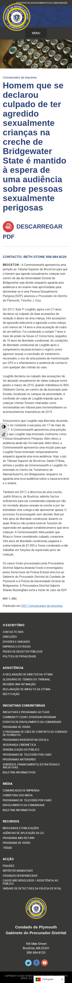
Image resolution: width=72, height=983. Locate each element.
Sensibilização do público (21, 749)
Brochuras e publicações (21, 828)
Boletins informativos (19, 772)
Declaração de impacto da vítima (26, 689)
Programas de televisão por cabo (27, 754)
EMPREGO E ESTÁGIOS (17, 646)
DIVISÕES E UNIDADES (16, 641)
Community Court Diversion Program (29, 717)
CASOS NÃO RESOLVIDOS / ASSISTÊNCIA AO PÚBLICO (30, 882)
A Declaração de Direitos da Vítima (28, 674)
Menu (36, 33)
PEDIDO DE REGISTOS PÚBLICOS (22, 651)
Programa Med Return (18, 838)
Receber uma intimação (19, 684)
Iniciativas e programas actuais (26, 712)
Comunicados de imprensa (20, 77)
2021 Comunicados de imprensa (41, 606)
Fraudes (8, 866)
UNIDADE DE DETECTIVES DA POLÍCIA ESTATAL (32, 888)
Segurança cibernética (19, 744)
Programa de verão (16, 727)
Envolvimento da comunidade (24, 805)
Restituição (11, 694)
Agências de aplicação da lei (23, 833)
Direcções (10, 636)
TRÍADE (7, 848)
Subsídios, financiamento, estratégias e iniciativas (31, 766)
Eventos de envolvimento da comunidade (41, 3)
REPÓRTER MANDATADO (18, 870)
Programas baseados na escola (26, 739)
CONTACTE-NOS (13, 632)
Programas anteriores (19, 759)
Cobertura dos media (18, 795)
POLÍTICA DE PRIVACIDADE (19, 656)
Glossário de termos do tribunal (26, 679)
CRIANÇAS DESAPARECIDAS (20, 875)
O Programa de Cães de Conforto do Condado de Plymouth (35, 733)
